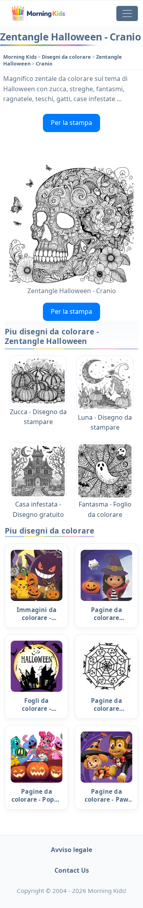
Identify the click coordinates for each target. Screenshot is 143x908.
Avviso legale (71, 849)
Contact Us (71, 870)
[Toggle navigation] (127, 13)
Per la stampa (71, 122)
